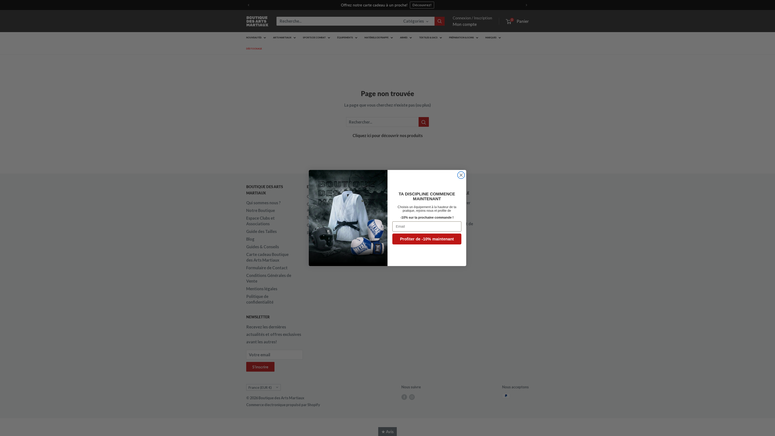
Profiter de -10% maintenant (427, 239)
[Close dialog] (461, 175)
